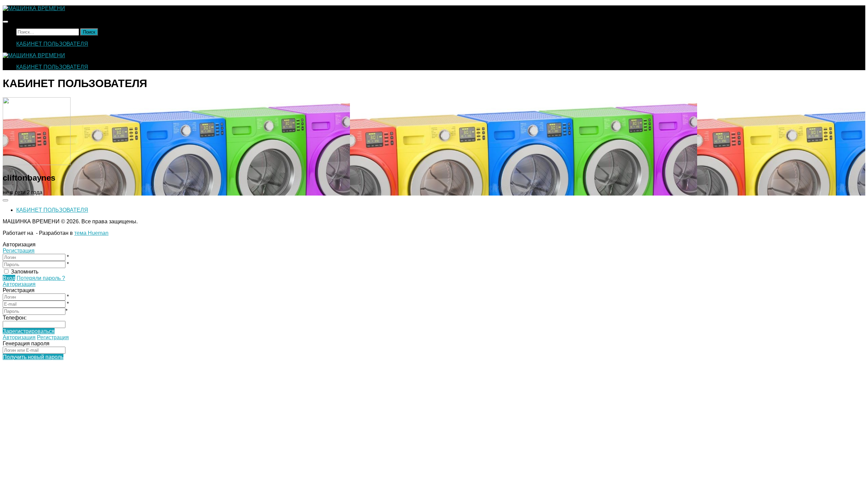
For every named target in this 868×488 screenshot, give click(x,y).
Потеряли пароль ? (41, 278)
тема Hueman (91, 233)
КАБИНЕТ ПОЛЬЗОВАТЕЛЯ (52, 44)
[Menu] (5, 22)
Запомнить (24, 271)
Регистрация (19, 250)
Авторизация (19, 284)
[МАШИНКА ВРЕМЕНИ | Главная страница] (34, 8)
